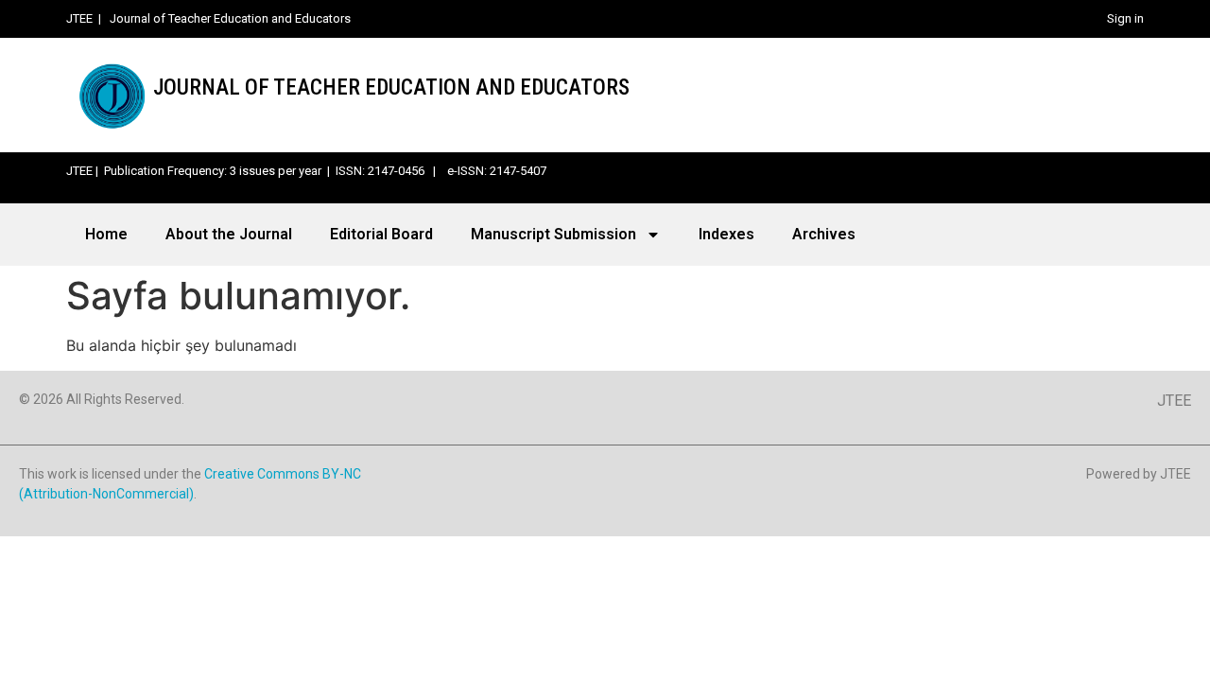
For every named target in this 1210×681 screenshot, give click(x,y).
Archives (824, 234)
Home (106, 234)
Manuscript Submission (553, 234)
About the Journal (228, 234)
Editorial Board (381, 234)
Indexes (726, 234)
